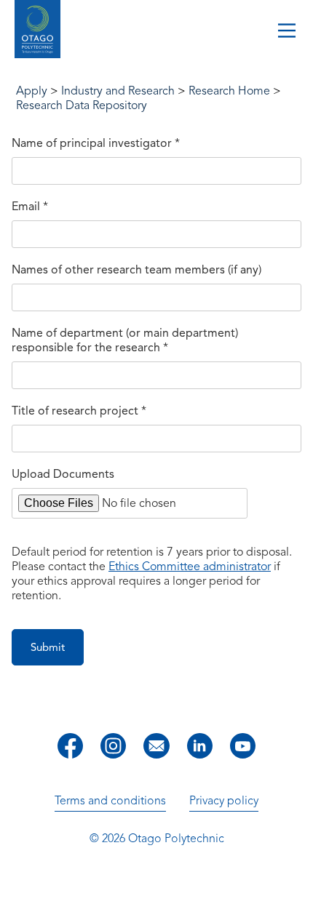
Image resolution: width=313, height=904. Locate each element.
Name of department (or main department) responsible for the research (125, 340)
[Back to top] (297, 883)
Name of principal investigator (96, 143)
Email (30, 206)
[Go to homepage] (37, 31)
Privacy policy (223, 800)
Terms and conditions (110, 800)
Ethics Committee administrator (189, 566)
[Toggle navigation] (286, 32)
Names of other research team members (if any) (136, 270)
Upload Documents (63, 474)
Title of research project (79, 411)
